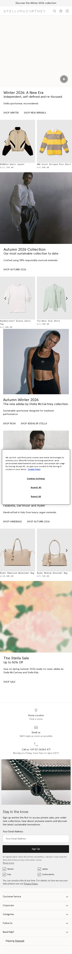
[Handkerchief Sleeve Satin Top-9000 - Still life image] (17, 298)
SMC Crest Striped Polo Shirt (54, 164)
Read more (8, 863)
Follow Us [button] (7, 923)
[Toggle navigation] (67, 11)
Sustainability (48, 874)
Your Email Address (13, 831)
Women (10, 869)
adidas (45, 869)
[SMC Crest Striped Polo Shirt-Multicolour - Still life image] (54, 141)
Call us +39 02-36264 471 (36, 749)
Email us (36, 732)
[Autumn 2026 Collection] (36, 208)
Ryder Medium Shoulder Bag (52, 573)
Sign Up (36, 849)
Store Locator (36, 715)
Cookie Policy (34, 470)
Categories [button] (8, 914)
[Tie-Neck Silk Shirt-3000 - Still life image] (54, 298)
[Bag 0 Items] (61, 11)
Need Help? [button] (8, 932)
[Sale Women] (36, 617)
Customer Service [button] (12, 897)
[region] (36, 477)
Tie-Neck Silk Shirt (48, 321)
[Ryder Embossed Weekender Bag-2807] (17, 550)
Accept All (36, 488)
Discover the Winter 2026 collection (36, 3)
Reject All (36, 497)
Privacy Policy (31, 884)
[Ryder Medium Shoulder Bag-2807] (54, 550)
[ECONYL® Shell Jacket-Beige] (17, 141)
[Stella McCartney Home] (24, 11)
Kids (9, 874)
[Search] (54, 11)
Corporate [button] (8, 905)
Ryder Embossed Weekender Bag (17, 573)
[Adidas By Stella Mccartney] (36, 361)
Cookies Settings (36, 479)
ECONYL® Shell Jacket (12, 164)
